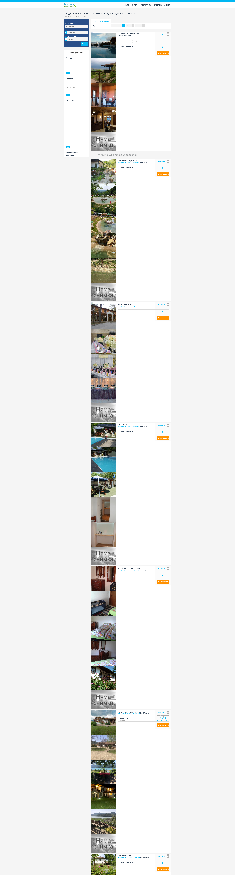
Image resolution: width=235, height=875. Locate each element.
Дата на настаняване (71, 30)
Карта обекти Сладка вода (102, 323)
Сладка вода (77, 16)
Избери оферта (163, 53)
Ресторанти (146, 5)
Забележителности (162, 5)
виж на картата (129, 35)
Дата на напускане (70, 36)
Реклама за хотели (71, 427)
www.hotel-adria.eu (98, 434)
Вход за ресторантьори (72, 419)
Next (115, 43)
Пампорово (124, 415)
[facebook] (147, 425)
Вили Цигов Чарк (125, 408)
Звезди (69, 58)
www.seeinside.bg (98, 427)
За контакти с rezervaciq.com (74, 423)
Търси (84, 44)
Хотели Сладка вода (101, 21)
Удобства (70, 97)
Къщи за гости (71, 85)
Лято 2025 (96, 408)
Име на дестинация (70, 23)
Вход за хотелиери (71, 415)
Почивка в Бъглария (99, 419)
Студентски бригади (99, 415)
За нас (67, 430)
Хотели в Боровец (126, 411)
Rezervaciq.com (68, 16)
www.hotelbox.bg (98, 430)
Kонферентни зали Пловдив (101, 411)
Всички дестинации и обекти (129, 419)
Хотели (135, 5)
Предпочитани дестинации (72, 148)
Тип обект (70, 76)
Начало (125, 5)
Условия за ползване (71, 411)
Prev (93, 43)
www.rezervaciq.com (99, 423)
